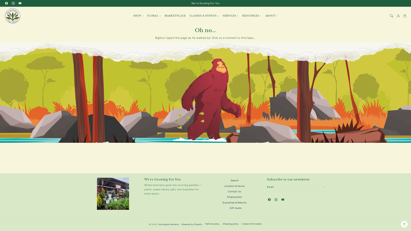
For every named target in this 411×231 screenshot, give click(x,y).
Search (235, 180)
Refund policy (212, 224)
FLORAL (152, 15)
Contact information (252, 224)
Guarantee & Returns (234, 202)
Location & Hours (234, 186)
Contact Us (234, 191)
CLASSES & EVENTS (203, 15)
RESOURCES (250, 15)
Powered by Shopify (192, 224)
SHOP (137, 15)
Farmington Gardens (168, 224)
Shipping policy (231, 224)
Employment (234, 197)
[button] (391, 16)
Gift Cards (236, 208)
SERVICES (229, 15)
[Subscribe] (324, 187)
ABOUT (270, 15)
